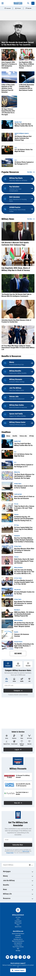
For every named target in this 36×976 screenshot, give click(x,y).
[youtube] (7, 957)
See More (18, 653)
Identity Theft (18, 122)
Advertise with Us (18, 939)
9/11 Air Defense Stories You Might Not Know (24, 150)
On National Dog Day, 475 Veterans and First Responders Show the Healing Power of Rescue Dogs (23, 518)
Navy (18, 924)
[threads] (28, 957)
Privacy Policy (10, 852)
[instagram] (16, 957)
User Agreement (18, 943)
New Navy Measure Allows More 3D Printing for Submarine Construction (24, 550)
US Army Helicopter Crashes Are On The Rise (24, 593)
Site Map (18, 950)
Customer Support (19, 970)
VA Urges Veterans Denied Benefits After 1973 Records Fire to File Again (8, 111)
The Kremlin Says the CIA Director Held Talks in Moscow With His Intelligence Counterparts (16, 295)
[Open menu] (3, 3)
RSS (18, 948)
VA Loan (19, 8)
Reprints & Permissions (18, 941)
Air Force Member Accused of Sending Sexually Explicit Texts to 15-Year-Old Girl (24, 582)
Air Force (18, 917)
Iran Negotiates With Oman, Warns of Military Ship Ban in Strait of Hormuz (26, 65)
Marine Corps (18, 923)
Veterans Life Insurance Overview (21, 635)
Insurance (8, 8)
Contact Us (18, 937)
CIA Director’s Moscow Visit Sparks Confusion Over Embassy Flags (23, 138)
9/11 (16, 147)
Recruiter (29, 8)
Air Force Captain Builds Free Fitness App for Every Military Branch (23, 529)
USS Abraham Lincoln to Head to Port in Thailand (23, 487)
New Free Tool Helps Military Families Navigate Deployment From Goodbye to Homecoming (23, 540)
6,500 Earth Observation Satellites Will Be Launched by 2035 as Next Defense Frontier (26, 87)
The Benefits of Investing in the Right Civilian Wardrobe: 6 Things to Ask (24, 646)
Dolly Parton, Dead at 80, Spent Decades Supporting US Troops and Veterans (24, 561)
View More (29, 172)
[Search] (28, 3)
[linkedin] (24, 957)
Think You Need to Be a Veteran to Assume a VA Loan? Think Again (24, 508)
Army (18, 919)
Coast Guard (18, 921)
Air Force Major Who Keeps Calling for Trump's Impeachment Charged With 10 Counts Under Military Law (18, 347)
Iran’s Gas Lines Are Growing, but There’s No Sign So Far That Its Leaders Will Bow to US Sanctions (24, 571)
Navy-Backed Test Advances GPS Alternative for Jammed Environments (23, 603)
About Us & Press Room (18, 933)
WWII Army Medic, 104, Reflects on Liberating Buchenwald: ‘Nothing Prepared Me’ (24, 614)
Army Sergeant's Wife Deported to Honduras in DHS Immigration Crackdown (9, 65)
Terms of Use (25, 851)
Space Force (18, 926)
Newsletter (18, 935)
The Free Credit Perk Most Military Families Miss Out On (24, 125)
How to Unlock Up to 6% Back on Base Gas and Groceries (24, 497)
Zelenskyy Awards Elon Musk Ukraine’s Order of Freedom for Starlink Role (16, 321)
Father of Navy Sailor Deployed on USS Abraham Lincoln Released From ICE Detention (8, 88)
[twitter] (20, 957)
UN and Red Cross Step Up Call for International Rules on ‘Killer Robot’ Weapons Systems (24, 624)
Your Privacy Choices (18, 946)
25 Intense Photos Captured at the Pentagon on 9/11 (24, 163)
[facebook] (11, 957)
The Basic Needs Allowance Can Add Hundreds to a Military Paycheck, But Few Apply (24, 476)
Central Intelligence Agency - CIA (22, 134)
